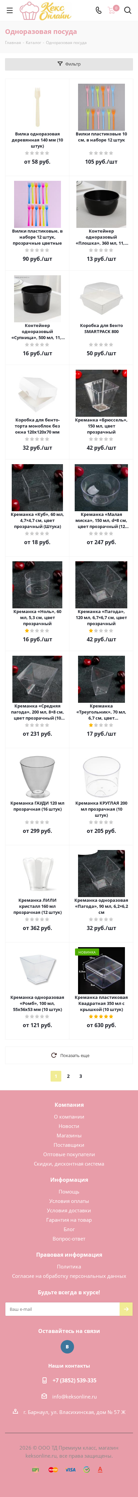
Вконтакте (67, 1346)
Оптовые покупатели (69, 1154)
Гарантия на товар (69, 1219)
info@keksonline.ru (74, 1396)
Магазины (69, 1135)
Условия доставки (69, 1210)
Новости (69, 1126)
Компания (69, 1104)
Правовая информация (69, 1254)
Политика (69, 1266)
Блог (69, 1229)
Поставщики (69, 1144)
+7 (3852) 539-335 (74, 1380)
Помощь (69, 1191)
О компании (69, 1116)
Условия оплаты (69, 1201)
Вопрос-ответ (69, 1238)
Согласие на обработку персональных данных (69, 1275)
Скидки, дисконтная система (69, 1163)
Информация (69, 1179)
